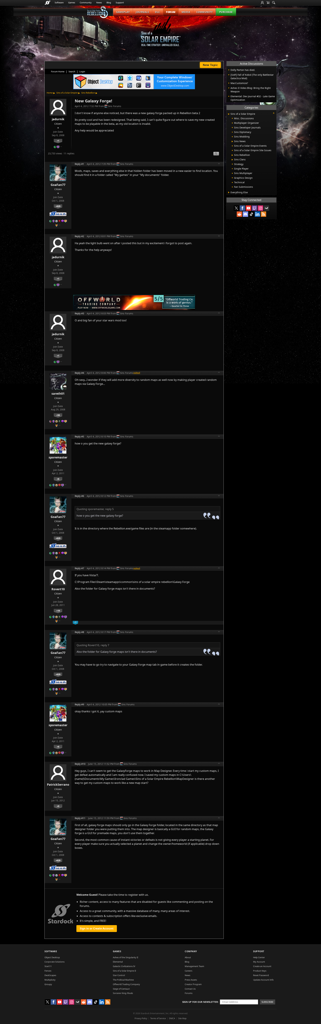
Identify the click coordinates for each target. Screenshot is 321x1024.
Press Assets (191, 979)
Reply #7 (79, 568)
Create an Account (262, 966)
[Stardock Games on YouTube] (248, 208)
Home (50, 92)
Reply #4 (79, 372)
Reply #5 (79, 436)
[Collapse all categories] (274, 113)
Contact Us (190, 988)
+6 (58, 478)
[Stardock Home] (47, 3)
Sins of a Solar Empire (67, 92)
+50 (58, 415)
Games (71, 2)
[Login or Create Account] (262, 3)
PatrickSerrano (58, 784)
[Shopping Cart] (268, 3)
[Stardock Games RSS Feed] (263, 214)
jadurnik (58, 119)
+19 (58, 610)
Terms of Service (158, 1018)
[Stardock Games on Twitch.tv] (254, 208)
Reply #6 (79, 496)
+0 (58, 806)
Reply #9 (79, 704)
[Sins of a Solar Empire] (160, 34)
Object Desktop (52, 957)
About (188, 957)
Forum (171, 12)
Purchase (226, 12)
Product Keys (259, 970)
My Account (259, 961)
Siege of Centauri (121, 988)
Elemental (118, 961)
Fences (47, 970)
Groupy (48, 984)
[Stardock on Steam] (266, 208)
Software (59, 2)
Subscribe (267, 1001)
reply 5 (109, 509)
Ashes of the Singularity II (125, 957)
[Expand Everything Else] (228, 192)
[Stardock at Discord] (245, 214)
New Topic (210, 65)
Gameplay (123, 12)
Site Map (182, 1018)
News (99, 2)
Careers (188, 970)
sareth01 (58, 393)
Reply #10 (80, 763)
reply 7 (105, 645)
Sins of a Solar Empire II (124, 970)
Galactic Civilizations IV (124, 966)
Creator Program (193, 984)
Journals (142, 12)
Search (72, 71)
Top (219, 164)
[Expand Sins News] (232, 141)
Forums (188, 993)
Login (82, 71)
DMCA (172, 1018)
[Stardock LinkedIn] (257, 214)
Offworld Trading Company (126, 984)
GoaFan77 (58, 185)
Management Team (194, 966)
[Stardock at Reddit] (239, 214)
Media (186, 12)
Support (120, 2)
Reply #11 (80, 818)
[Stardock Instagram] (260, 208)
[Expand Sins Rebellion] (232, 155)
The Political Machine (123, 979)
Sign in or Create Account (97, 928)
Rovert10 (58, 589)
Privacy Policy (141, 1018)
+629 (58, 206)
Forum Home (57, 71)
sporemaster (58, 457)
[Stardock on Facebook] (242, 208)
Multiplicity (50, 979)
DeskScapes (50, 975)
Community (86, 2)
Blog (108, 2)
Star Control (119, 975)
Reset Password (261, 975)
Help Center (259, 957)
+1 (58, 140)
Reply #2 (79, 236)
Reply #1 (79, 164)
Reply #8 (79, 632)
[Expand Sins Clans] (232, 160)
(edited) (136, 372)
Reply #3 (79, 313)
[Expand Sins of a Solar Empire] (228, 114)
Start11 (48, 966)
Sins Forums (114, 106)
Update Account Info (263, 979)
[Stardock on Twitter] (236, 208)
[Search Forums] (273, 3)
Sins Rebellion (88, 92)
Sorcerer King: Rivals (123, 993)
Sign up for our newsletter (200, 1001)
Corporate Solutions (54, 961)
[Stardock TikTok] (251, 214)
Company (191, 951)
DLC (157, 12)
